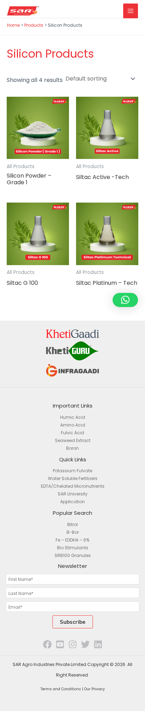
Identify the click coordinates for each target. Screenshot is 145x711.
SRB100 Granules (73, 555)
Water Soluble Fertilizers (72, 478)
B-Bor (73, 532)
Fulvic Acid (72, 433)
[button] (125, 300)
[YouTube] (60, 644)
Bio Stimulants (72, 548)
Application (72, 502)
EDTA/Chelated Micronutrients (73, 486)
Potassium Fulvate (72, 471)
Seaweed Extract (72, 440)
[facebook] (47, 644)
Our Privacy (94, 689)
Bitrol (72, 524)
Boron (72, 448)
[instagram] (73, 644)
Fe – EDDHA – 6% (72, 540)
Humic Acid (72, 417)
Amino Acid (72, 425)
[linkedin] (98, 644)
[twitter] (85, 644)
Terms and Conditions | (62, 689)
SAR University (73, 494)
